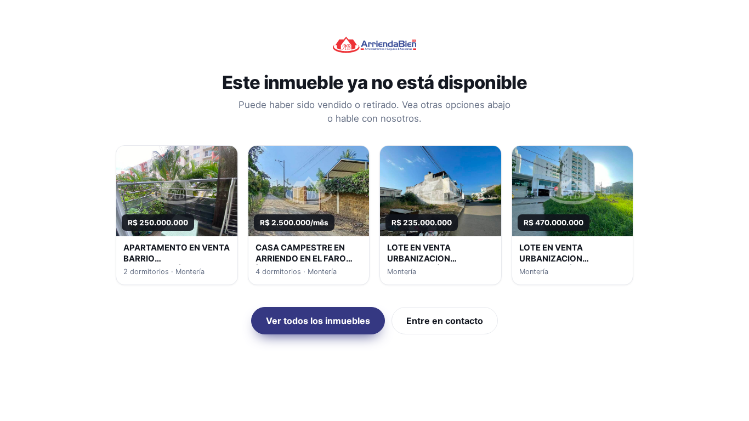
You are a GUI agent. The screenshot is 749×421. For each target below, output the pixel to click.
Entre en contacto (444, 320)
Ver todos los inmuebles (318, 320)
